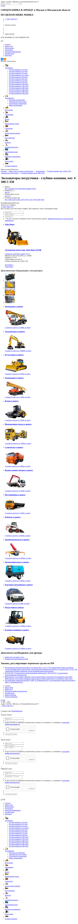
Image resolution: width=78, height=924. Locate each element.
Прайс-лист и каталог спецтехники (21, 171)
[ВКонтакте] (2, 59)
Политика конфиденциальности (16, 691)
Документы (9, 50)
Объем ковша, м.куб (12, 259)
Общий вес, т (9, 257)
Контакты (8, 55)
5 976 (34, 200)
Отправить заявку (11, 734)
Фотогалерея (9, 48)
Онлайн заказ (9, 53)
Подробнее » (9, 265)
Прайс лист (9, 46)
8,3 (9, 192)
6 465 (42, 200)
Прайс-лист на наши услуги (14, 657)
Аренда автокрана (11, 697)
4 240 (14, 200)
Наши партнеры (10, 695)
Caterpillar (11, 189)
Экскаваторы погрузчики (9, 173)
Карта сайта (9, 687)
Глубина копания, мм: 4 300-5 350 (59, 171)
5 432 (30, 200)
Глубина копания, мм (12, 261)
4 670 (26, 200)
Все (6, 189)
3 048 (9, 200)
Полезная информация (13, 52)
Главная (7, 44)
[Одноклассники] (5, 59)
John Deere (21, 189)
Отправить (9, 216)
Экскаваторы (40, 171)
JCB (16, 189)
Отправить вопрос (11, 763)
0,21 (9, 196)
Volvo (34, 189)
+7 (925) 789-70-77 (11, 19)
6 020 (38, 200)
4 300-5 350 (20, 200)
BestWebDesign (17, 711)
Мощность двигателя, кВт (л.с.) (16, 256)
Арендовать (9, 267)
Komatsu (29, 189)
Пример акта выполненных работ (16, 659)
